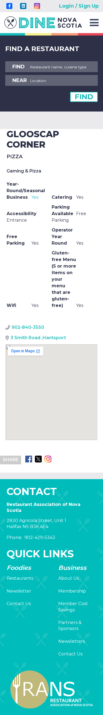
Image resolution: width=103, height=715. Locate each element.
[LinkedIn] (23, 6)
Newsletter (19, 591)
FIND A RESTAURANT (42, 49)
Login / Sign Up (79, 6)
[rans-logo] (43, 22)
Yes (34, 197)
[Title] (9, 6)
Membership (72, 591)
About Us (68, 578)
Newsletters (71, 641)
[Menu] (94, 23)
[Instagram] (37, 6)
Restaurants (20, 578)
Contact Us (19, 603)
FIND (84, 96)
